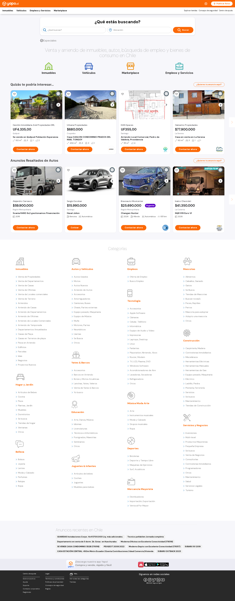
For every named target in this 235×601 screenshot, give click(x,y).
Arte (132, 411)
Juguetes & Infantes (84, 466)
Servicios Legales (193, 485)
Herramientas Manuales (197, 365)
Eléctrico (189, 379)
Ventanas (22, 427)
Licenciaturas (80, 428)
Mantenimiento (192, 401)
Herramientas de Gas (195, 370)
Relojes (21, 481)
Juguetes (78, 482)
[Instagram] (150, 580)
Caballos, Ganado (194, 281)
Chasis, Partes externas (85, 307)
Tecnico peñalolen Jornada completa (145, 536)
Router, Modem (137, 357)
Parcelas (22, 351)
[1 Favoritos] (68, 170)
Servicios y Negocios (195, 425)
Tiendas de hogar (26, 423)
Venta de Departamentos (31, 281)
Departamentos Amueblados (32, 329)
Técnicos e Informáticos (86, 433)
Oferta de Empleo (138, 276)
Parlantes (134, 348)
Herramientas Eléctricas (197, 361)
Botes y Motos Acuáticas (86, 379)
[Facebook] (145, 580)
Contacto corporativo (31, 589)
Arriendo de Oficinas (28, 316)
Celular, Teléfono (138, 321)
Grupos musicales (138, 424)
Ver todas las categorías (79, 579)
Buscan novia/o (193, 298)
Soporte (26, 585)
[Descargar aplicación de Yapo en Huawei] (141, 564)
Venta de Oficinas (27, 290)
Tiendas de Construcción (198, 405)
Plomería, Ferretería (195, 387)
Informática (135, 326)
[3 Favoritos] (68, 94)
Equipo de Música (82, 316)
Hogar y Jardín (24, 384)
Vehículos (21, 10)
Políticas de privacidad (54, 582)
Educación (78, 412)
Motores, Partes (82, 325)
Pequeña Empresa (194, 446)
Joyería (21, 463)
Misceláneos (191, 357)
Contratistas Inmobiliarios (198, 352)
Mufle (76, 320)
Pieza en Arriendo (26, 342)
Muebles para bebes (84, 487)
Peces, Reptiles (192, 303)
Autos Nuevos (81, 285)
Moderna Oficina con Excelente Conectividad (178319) (147, 541)
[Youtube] (163, 580)
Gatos (188, 285)
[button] (58, 105)
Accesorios (79, 294)
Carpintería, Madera (195, 348)
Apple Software (137, 313)
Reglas (48, 589)
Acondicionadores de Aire (143, 370)
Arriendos (23, 303)
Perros (188, 307)
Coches (77, 478)
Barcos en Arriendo (83, 374)
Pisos (20, 401)
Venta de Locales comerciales (33, 294)
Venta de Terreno (26, 298)
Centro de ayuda (226, 11)
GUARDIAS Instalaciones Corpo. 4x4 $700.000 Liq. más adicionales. (90, 536)
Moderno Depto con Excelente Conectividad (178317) (154, 546)
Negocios (22, 360)
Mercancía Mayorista (140, 489)
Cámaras (134, 317)
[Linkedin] (158, 580)
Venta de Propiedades (29, 276)
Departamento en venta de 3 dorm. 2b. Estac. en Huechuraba (86, 541)
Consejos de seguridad (208, 11)
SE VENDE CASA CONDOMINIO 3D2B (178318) (78, 546)
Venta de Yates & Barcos (86, 387)
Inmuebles (7, 10)
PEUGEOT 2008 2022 (114, 546)
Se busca (22, 418)
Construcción (191, 340)
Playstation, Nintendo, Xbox (143, 352)
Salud (188, 481)
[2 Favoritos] (122, 94)
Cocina (21, 396)
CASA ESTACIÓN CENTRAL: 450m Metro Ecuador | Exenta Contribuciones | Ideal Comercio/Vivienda (105, 551)
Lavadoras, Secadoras (141, 374)
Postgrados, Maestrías (85, 437)
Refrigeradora (136, 379)
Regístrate (27, 592)
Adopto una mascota (196, 316)
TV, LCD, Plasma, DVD (140, 361)
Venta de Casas (26, 285)
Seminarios (79, 441)
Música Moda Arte (138, 403)
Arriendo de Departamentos (32, 312)
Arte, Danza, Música (83, 419)
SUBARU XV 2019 (193, 546)
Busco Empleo (137, 281)
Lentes (21, 468)
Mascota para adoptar (196, 312)
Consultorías (191, 459)
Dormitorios (24, 414)
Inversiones (191, 433)
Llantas (77, 334)
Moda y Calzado (26, 472)
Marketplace (60, 10)
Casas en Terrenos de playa (32, 338)
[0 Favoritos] (14, 94)
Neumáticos (80, 329)
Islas (20, 356)
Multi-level (190, 437)
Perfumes (22, 477)
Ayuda (25, 582)
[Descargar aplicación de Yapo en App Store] (150, 564)
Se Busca (78, 338)
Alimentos (190, 276)
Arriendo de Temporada (30, 325)
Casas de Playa (25, 334)
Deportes (133, 448)
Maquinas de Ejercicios (141, 465)
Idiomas (77, 424)
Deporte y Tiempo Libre (141, 460)
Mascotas (189, 269)
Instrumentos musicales (141, 415)
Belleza (20, 451)
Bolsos (21, 459)
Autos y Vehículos (82, 269)
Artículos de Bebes (27, 392)
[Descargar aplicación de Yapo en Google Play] (162, 564)
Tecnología (133, 301)
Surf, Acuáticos (137, 469)
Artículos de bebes (83, 473)
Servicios (189, 392)
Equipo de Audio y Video (142, 330)
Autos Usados (81, 276)
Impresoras (135, 335)
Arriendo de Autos (83, 290)
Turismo (189, 490)
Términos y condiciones (54, 579)
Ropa (20, 485)
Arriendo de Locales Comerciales (34, 320)
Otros (21, 431)
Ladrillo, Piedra (192, 383)
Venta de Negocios (194, 455)
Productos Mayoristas (196, 441)
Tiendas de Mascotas (196, 294)
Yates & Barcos (81, 362)
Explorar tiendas (190, 11)
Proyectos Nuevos (27, 364)
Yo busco (78, 392)
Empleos (132, 269)
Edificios (22, 347)
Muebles (22, 409)
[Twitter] (154, 580)
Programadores (193, 468)
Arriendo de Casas (27, 307)
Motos (77, 281)
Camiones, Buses (82, 303)
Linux (132, 343)
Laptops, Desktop (139, 339)
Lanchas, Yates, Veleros (85, 383)
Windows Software (139, 365)
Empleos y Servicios (40, 10)
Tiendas (73, 582)
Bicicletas (134, 456)
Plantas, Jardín (25, 405)
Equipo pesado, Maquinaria (87, 312)
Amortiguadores (82, 298)
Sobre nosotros (29, 579)
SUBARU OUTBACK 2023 (169, 551)
